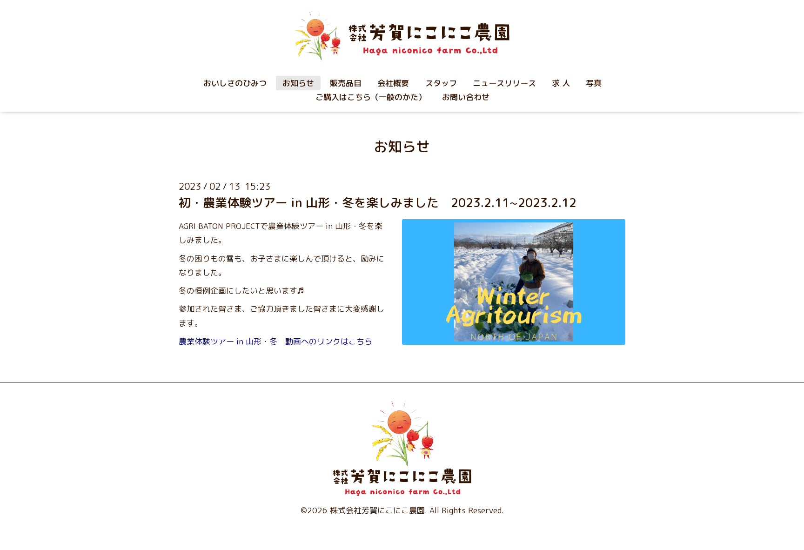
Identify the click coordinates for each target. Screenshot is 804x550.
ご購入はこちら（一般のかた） (370, 97)
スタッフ (441, 83)
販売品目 (346, 83)
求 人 (561, 83)
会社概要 (393, 83)
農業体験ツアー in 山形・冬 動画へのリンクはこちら (275, 341)
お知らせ (298, 83)
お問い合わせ (465, 97)
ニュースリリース (504, 83)
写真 (594, 83)
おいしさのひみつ (235, 83)
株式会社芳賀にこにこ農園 (377, 510)
